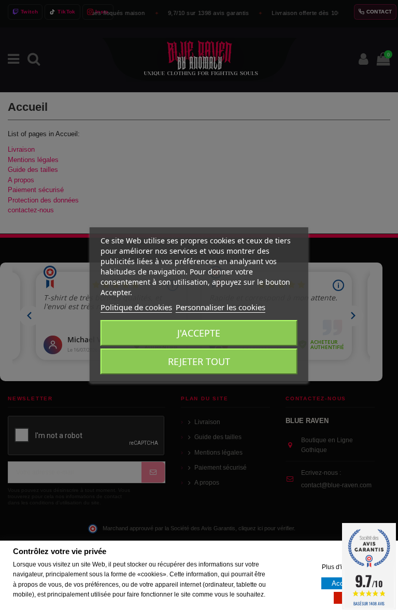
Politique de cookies (136, 307)
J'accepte (198, 333)
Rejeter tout (199, 361)
